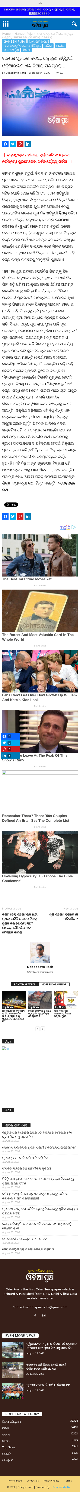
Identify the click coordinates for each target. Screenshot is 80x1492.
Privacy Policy (51, 1480)
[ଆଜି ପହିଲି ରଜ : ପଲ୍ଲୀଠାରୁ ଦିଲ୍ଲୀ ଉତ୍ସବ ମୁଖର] (66, 1000)
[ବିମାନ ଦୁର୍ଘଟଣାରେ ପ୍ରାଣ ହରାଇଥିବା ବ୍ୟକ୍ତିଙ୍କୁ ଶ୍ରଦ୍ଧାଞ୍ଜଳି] (40, 1000)
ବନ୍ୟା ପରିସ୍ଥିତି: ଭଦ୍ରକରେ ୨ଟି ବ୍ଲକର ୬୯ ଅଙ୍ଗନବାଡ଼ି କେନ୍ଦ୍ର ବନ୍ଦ (36, 1226)
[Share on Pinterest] (20, 144)
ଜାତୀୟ (60, 45)
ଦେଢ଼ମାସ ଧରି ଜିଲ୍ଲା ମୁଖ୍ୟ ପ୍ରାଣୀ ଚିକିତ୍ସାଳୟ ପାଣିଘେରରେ (39, 1147)
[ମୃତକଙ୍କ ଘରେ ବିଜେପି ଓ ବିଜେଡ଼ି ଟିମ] (12, 1391)
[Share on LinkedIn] (28, 144)
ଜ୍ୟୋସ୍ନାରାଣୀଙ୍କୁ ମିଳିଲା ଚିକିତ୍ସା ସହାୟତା (28, 1249)
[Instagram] (44, 1316)
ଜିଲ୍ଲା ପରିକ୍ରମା (11, 1422)
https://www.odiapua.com (40, 972)
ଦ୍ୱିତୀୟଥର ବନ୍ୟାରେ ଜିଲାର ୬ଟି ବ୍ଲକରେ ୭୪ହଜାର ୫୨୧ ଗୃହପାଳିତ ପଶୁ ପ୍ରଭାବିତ (37, 1134)
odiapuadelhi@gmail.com (48, 1307)
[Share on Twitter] (13, 144)
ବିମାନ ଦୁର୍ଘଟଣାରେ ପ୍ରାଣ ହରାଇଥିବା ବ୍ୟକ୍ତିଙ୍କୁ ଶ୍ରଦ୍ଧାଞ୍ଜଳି (39, 1013)
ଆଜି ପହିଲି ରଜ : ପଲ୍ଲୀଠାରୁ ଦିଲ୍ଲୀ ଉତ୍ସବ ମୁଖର (62, 1013)
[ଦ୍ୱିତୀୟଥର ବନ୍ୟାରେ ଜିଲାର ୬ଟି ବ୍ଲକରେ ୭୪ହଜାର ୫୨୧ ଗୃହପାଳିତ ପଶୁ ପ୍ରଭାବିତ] (12, 1350)
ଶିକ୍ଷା (27, 50)
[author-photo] (40, 952)
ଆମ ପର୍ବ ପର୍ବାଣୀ (39, 41)
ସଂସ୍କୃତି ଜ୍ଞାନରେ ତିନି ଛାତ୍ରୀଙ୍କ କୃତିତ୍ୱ (26, 1168)
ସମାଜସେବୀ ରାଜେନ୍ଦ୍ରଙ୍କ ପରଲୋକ (24, 1238)
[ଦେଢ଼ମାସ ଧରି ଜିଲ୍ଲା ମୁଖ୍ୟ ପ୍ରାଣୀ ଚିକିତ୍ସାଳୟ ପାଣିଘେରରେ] (12, 1370)
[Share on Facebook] (5, 144)
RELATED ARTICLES (24, 984)
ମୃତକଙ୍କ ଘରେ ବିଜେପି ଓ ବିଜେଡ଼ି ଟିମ (25, 1158)
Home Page (15, 1480)
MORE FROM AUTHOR (54, 984)
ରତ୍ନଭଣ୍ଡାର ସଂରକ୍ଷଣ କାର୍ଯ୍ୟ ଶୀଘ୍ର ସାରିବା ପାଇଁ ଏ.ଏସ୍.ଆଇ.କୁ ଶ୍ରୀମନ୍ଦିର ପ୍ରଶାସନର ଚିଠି (13, 1016)
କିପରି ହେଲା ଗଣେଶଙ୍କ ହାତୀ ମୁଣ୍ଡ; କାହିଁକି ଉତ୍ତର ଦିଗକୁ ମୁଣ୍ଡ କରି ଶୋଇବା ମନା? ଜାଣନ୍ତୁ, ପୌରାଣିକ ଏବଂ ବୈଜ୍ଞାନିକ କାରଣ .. (20, 923)
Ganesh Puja (24, 33)
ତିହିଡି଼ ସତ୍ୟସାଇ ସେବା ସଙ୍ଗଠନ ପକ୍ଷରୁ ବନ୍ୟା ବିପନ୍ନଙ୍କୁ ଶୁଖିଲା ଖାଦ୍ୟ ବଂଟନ (38, 1181)
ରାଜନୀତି (6, 1454)
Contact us (33, 1480)
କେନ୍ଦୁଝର (7, 1460)
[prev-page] (37, 1028)
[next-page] (43, 1028)
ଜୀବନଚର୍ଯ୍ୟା (11, 50)
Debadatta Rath (16, 72)
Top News (8, 1007)
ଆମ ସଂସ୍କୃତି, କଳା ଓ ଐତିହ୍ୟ (22, 45)
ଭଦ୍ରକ (6, 1434)
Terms (68, 1480)
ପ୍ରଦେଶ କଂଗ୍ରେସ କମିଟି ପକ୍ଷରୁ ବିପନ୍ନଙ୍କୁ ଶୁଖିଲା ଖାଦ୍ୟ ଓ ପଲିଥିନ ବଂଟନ (40, 1211)
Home (6, 33)
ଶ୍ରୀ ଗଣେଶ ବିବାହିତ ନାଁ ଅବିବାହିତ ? (63, 916)
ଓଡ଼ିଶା (48, 45)
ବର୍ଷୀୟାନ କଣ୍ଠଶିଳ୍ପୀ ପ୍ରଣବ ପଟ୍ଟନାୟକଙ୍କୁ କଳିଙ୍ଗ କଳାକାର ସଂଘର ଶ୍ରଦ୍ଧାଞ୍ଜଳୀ (35, 1196)
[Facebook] (36, 1316)
